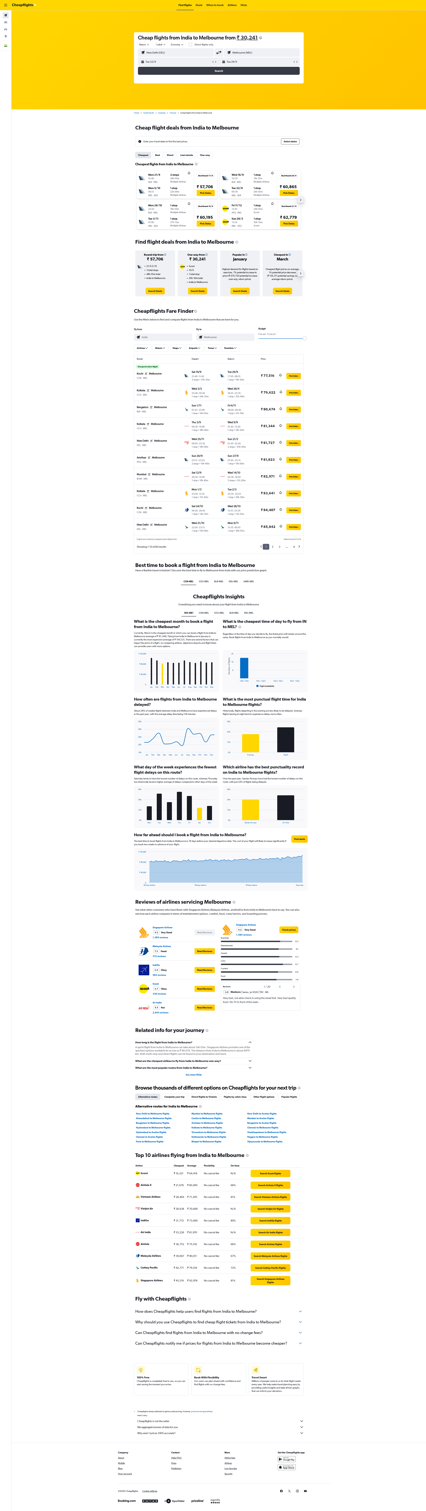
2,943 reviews (160, 1012)
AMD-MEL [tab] (248, 581)
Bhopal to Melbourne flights (206, 1141)
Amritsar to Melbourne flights (207, 1123)
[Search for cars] (5, 29)
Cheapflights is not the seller (153, 1421)
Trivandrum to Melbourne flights (209, 1132)
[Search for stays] (5, 22)
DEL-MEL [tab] (233, 581)
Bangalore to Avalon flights (261, 1123)
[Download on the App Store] (287, 1467)
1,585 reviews (160, 937)
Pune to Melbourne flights (149, 1141)
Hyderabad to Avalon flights (151, 1132)
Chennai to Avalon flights (149, 1137)
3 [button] (279, 546)
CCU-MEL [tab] (204, 581)
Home (136, 113)
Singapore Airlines (162, 927)
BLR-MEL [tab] (218, 581)
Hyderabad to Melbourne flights (153, 1127)
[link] (155, 291)
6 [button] (294, 546)
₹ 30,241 (247, 37)
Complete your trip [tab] (174, 1096)
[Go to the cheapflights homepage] (24, 5)
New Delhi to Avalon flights (262, 1113)
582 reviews (159, 975)
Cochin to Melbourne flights (206, 1118)
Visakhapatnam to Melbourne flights (266, 1132)
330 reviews (159, 993)
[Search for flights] (5, 15)
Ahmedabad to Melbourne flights (154, 1118)
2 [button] (272, 546)
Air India (157, 1002)
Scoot (156, 983)
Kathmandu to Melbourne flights (209, 1137)
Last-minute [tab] (186, 155)
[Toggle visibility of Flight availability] (265, 686)
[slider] (305, 338)
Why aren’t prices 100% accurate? (156, 1433)
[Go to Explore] (5, 36)
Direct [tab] (170, 155)
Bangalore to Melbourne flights (152, 1123)
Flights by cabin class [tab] (235, 1096)
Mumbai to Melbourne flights (207, 1113)
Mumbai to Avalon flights (260, 1118)
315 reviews (159, 956)
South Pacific (148, 113)
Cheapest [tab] (143, 155)
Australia (162, 113)
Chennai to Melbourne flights (262, 1127)
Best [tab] (157, 155)
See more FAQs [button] (194, 1074)
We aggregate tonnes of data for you (157, 1427)
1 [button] (266, 546)
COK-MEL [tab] (189, 581)
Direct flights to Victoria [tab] (204, 1096)
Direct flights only (204, 44)
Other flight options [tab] (263, 1096)
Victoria (173, 113)
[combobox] (144, 44)
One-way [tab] (205, 155)
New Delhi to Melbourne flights (152, 1113)
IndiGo (156, 965)
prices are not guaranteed (201, 1411)
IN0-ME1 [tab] (189, 612)
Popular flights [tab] (289, 1096)
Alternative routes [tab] (147, 1096)
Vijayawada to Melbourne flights (264, 1141)
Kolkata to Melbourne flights (207, 1127)
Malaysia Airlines (162, 946)
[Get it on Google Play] (287, 1459)
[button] (5, 5)
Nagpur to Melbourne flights (262, 1137)
